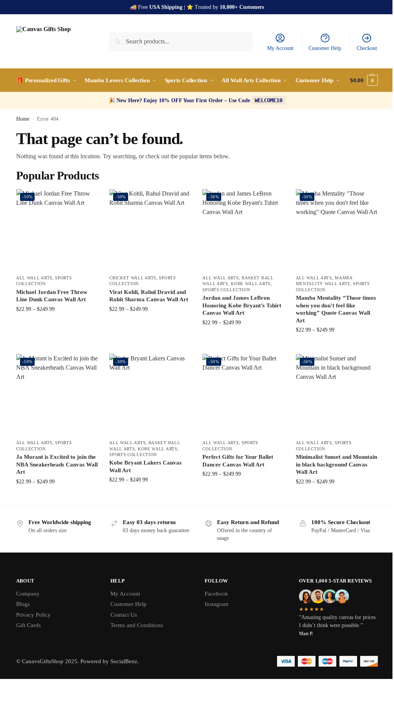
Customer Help (325, 48)
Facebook (216, 594)
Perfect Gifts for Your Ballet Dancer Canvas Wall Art (237, 461)
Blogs (23, 604)
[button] (364, 80)
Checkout (367, 48)
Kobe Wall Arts (250, 283)
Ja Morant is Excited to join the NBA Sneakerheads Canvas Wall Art (57, 464)
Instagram (217, 604)
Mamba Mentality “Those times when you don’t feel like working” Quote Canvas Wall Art (336, 309)
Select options (57, 325)
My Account (280, 48)
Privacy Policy (33, 615)
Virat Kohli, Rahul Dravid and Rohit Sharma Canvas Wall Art (148, 296)
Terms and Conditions (136, 625)
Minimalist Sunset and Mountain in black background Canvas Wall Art (336, 464)
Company (28, 594)
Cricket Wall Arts (132, 277)
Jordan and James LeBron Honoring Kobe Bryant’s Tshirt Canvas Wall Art (241, 305)
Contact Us (123, 615)
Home (22, 119)
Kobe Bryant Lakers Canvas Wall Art (145, 466)
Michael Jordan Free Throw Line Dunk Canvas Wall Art (51, 296)
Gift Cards (28, 625)
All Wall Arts (34, 277)
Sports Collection (226, 289)
